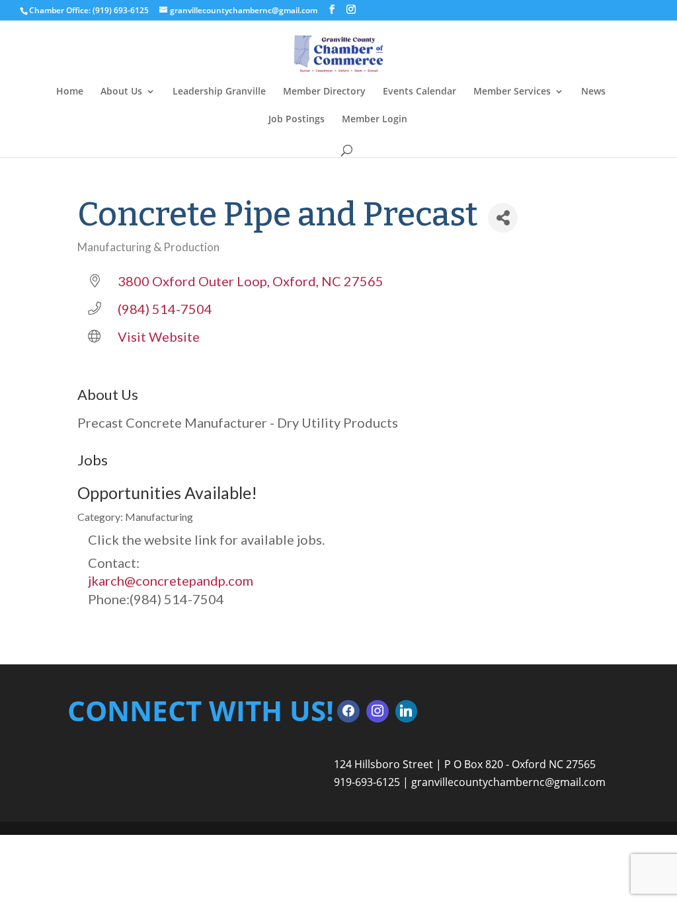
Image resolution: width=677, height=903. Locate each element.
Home (69, 92)
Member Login (374, 119)
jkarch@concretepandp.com (170, 580)
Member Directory (324, 92)
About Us (121, 92)
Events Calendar (419, 92)
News (593, 92)
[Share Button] (503, 218)
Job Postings (296, 119)
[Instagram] (377, 711)
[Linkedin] (406, 711)
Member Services (512, 92)
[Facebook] (348, 711)
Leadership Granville (219, 92)
